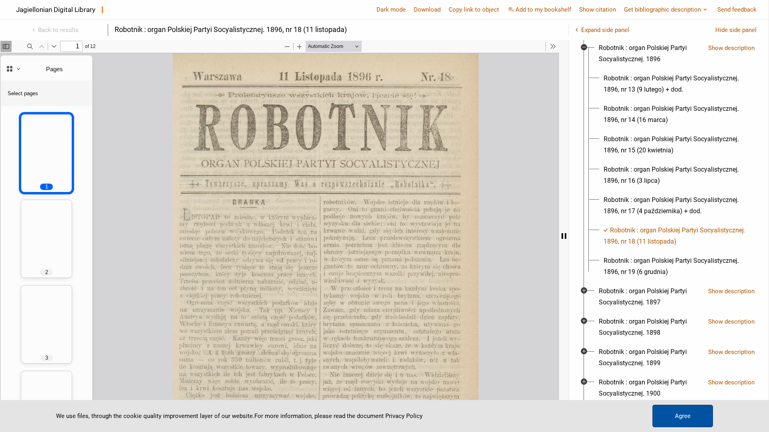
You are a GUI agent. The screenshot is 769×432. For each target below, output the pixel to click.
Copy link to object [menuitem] (474, 9)
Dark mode (391, 9)
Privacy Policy (404, 416)
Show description (731, 48)
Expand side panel (605, 30)
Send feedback (737, 9)
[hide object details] (564, 236)
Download (427, 9)
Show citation (597, 9)
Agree (682, 416)
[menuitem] (650, 53)
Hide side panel (736, 30)
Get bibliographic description (662, 9)
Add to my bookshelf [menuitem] (543, 9)
